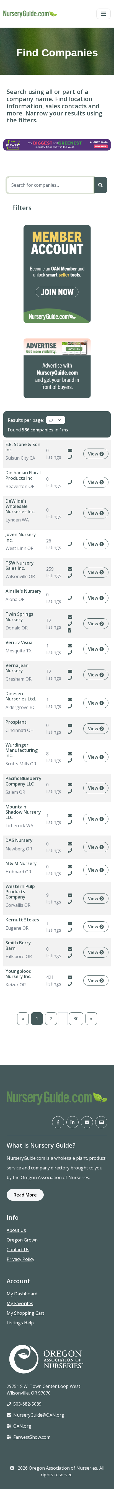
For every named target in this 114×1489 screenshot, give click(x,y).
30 (76, 1019)
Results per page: (26, 420)
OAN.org (22, 1426)
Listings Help (20, 1323)
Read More (25, 1195)
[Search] (100, 185)
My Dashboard (22, 1294)
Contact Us (18, 1249)
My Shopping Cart (25, 1313)
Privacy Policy (20, 1259)
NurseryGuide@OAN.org (38, 1415)
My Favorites (20, 1303)
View (93, 454)
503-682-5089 (27, 1404)
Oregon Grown (22, 1240)
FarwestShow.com (31, 1437)
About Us (16, 1230)
